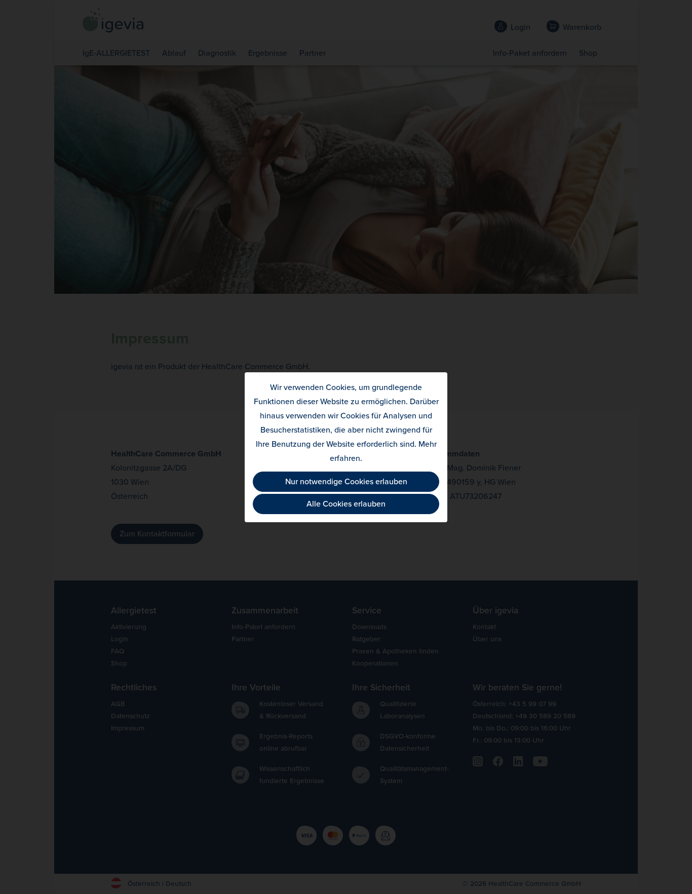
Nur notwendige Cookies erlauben (346, 482)
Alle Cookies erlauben (346, 504)
